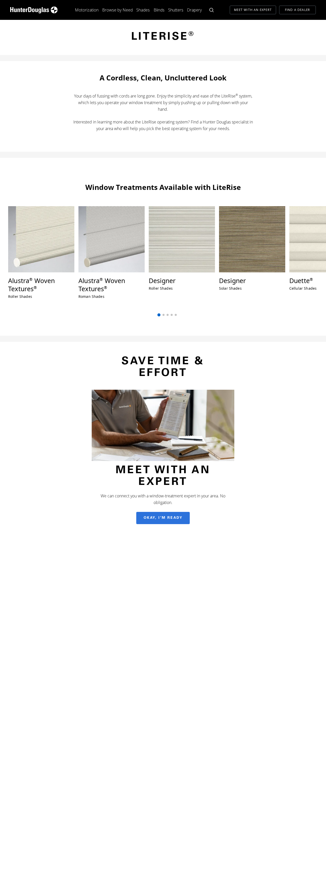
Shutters (175, 10)
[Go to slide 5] (176, 315)
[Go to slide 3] (168, 315)
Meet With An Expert (253, 10)
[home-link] (34, 10)
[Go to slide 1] (158, 314)
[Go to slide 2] (163, 315)
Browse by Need (117, 10)
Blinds (159, 10)
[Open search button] (211, 10)
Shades (143, 10)
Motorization (87, 10)
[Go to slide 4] (172, 315)
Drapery (194, 10)
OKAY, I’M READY (163, 518)
